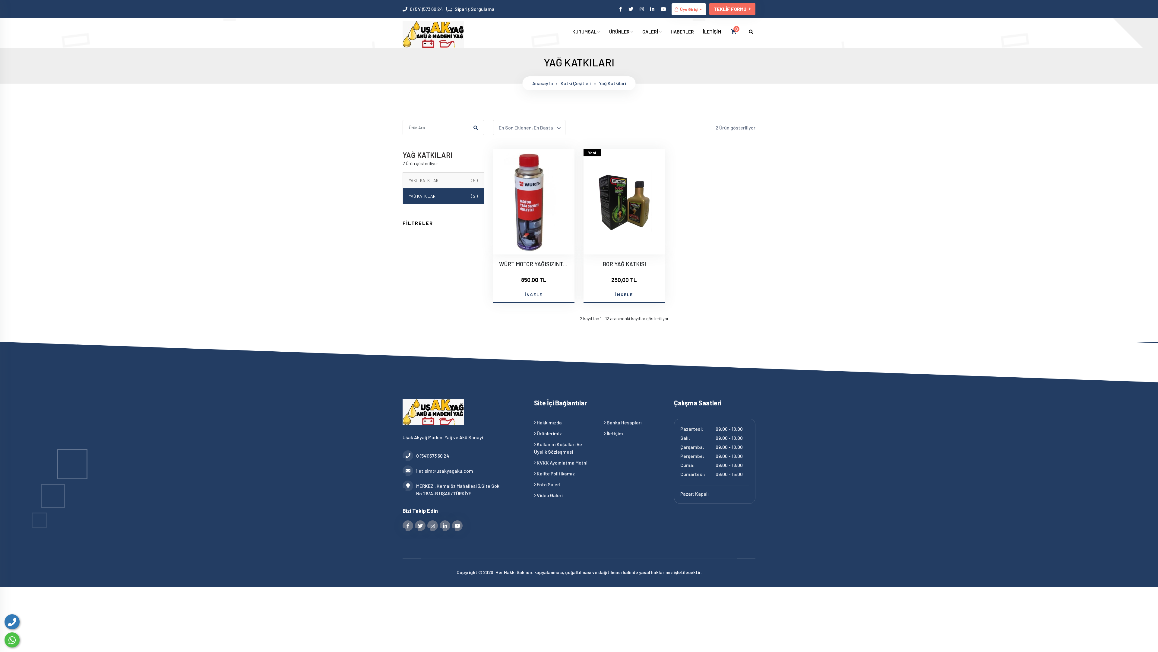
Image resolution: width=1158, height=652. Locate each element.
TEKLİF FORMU (730, 9)
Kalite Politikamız (555, 473)
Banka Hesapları (624, 422)
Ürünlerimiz (549, 433)
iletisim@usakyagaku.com (444, 471)
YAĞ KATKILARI (443, 196)
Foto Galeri (548, 484)
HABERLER (682, 31)
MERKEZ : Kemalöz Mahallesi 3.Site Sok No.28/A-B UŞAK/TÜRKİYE (457, 489)
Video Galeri (549, 495)
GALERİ (650, 31)
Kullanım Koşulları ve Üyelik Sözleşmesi (558, 448)
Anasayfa (542, 83)
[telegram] (631, 9)
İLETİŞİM (712, 31)
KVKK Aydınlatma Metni (561, 462)
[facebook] (621, 9)
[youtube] (664, 9)
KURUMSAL (584, 31)
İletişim (614, 433)
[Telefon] (12, 621)
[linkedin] (652, 9)
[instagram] (642, 9)
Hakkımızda (549, 422)
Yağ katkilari (612, 83)
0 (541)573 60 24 (426, 9)
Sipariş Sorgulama (475, 9)
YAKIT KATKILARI (443, 180)
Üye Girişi (689, 9)
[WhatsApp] (12, 639)
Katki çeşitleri (576, 83)
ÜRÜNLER (620, 31)
